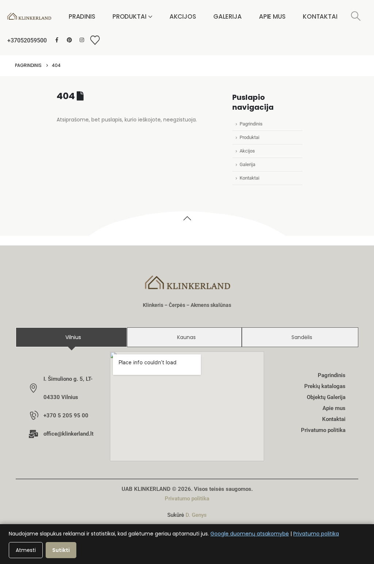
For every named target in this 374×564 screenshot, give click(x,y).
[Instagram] (82, 40)
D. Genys (196, 515)
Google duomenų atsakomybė (249, 533)
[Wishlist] (94, 40)
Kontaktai (320, 16)
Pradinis (82, 16)
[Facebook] (57, 40)
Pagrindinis (251, 124)
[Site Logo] (29, 16)
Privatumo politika (187, 498)
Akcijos (182, 16)
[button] (356, 16)
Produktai (129, 16)
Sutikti (61, 550)
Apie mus (272, 16)
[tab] (71, 337)
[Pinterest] (69, 40)
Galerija (227, 16)
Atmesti (26, 550)
